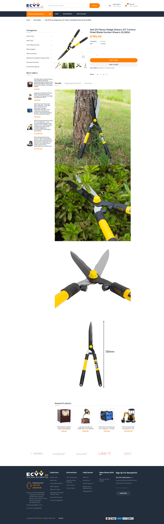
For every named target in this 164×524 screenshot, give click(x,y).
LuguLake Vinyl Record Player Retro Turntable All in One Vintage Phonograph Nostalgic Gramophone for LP (43, 95)
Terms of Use (70, 485)
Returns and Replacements (87, 487)
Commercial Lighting (56, 500)
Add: (27, 493)
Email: (28, 505)
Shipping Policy (87, 491)
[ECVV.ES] (34, 4)
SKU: (91, 44)
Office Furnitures (55, 489)
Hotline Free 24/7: (38, 483)
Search (61, 518)
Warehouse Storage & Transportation (56, 493)
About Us (86, 477)
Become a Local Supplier (104, 480)
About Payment (88, 483)
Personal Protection (56, 497)
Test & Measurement (56, 483)
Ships (91, 68)
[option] (57, 66)
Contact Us (86, 480)
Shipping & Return (73, 83)
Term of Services (71, 477)
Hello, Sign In (117, 4)
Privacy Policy (70, 488)
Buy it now (114, 60)
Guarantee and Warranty (71, 481)
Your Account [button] (117, 6)
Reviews (88, 83)
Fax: (27, 508)
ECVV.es (40, 518)
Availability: (93, 41)
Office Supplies (54, 486)
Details (58, 83)
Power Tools (53, 477)
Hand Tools (53, 480)
